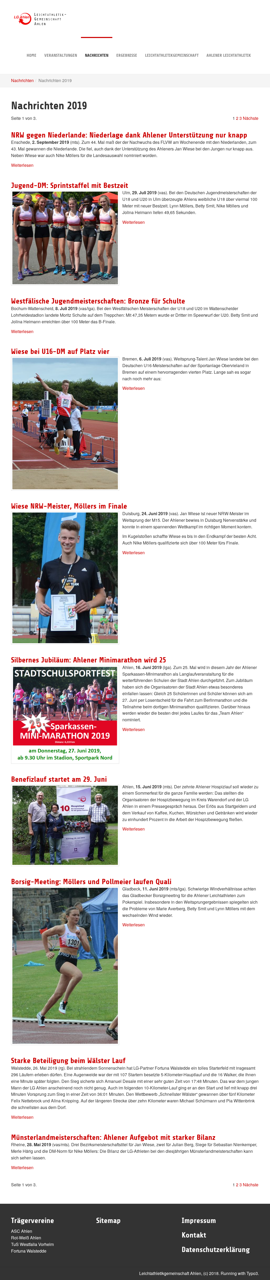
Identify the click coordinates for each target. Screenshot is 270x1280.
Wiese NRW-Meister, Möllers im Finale (69, 506)
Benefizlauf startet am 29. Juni (59, 779)
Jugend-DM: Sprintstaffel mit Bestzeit (69, 185)
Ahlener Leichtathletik (228, 55)
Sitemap (108, 1220)
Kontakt (194, 1235)
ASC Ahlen (21, 1231)
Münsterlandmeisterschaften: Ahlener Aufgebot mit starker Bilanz (113, 1137)
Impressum (199, 1220)
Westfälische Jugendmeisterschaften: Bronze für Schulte (98, 301)
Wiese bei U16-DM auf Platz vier (60, 351)
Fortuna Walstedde (28, 1251)
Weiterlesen (22, 165)
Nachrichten (96, 55)
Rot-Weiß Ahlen (26, 1238)
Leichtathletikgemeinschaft (172, 55)
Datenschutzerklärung (216, 1249)
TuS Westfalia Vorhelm (32, 1244)
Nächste (250, 118)
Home (31, 55)
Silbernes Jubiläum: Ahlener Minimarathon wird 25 (88, 660)
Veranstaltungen (60, 55)
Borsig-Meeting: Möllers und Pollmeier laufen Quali (91, 882)
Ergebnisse (126, 55)
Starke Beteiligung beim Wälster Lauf (68, 1060)
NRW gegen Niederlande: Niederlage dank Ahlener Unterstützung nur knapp (129, 135)
